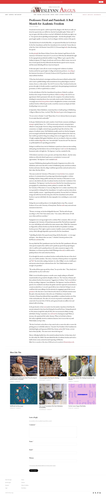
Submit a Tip (85, 14)
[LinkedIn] (100, 493)
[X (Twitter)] (95, 493)
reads (55, 159)
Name (31, 441)
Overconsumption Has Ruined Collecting (49, 378)
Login (6, 488)
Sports (57, 14)
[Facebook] (97, 493)
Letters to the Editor (64, 14)
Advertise (11, 14)
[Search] (71, 14)
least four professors (44, 101)
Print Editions (23, 488)
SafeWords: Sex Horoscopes (16, 406)
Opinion (52, 14)
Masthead (7, 485)
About (6, 14)
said (66, 47)
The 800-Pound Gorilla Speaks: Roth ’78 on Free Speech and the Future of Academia (23, 378)
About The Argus (8, 479)
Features (39, 14)
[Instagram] (93, 493)
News (35, 14)
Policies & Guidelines (25, 485)
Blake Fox (36, 26)
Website (31, 458)
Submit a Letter (90, 14)
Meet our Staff (18, 14)
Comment (32, 425)
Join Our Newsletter (97, 14)
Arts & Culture (45, 14)
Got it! (101, 1)
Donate (22, 479)
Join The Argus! (8, 482)
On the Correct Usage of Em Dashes (77, 406)
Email (31, 450)
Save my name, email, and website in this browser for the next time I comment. (43, 465)
